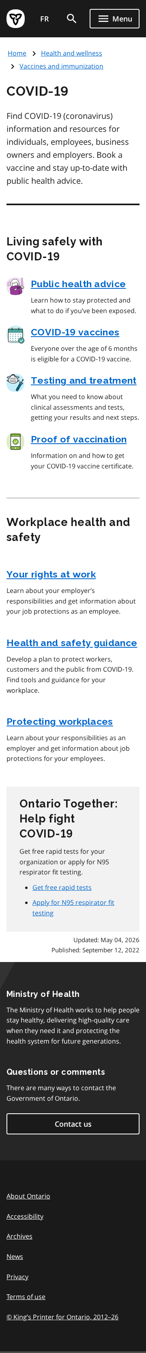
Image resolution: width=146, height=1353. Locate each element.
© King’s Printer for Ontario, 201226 (62, 1316)
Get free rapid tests (62, 887)
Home (17, 53)
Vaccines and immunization (61, 66)
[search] (71, 18)
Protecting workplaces (59, 721)
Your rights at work (51, 574)
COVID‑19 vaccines (75, 331)
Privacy (17, 1276)
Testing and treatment (84, 380)
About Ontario (28, 1196)
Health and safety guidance (71, 642)
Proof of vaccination (79, 439)
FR (44, 19)
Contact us (73, 1124)
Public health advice (78, 283)
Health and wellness (71, 53)
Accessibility (24, 1216)
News (14, 1256)
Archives (19, 1236)
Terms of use (25, 1296)
